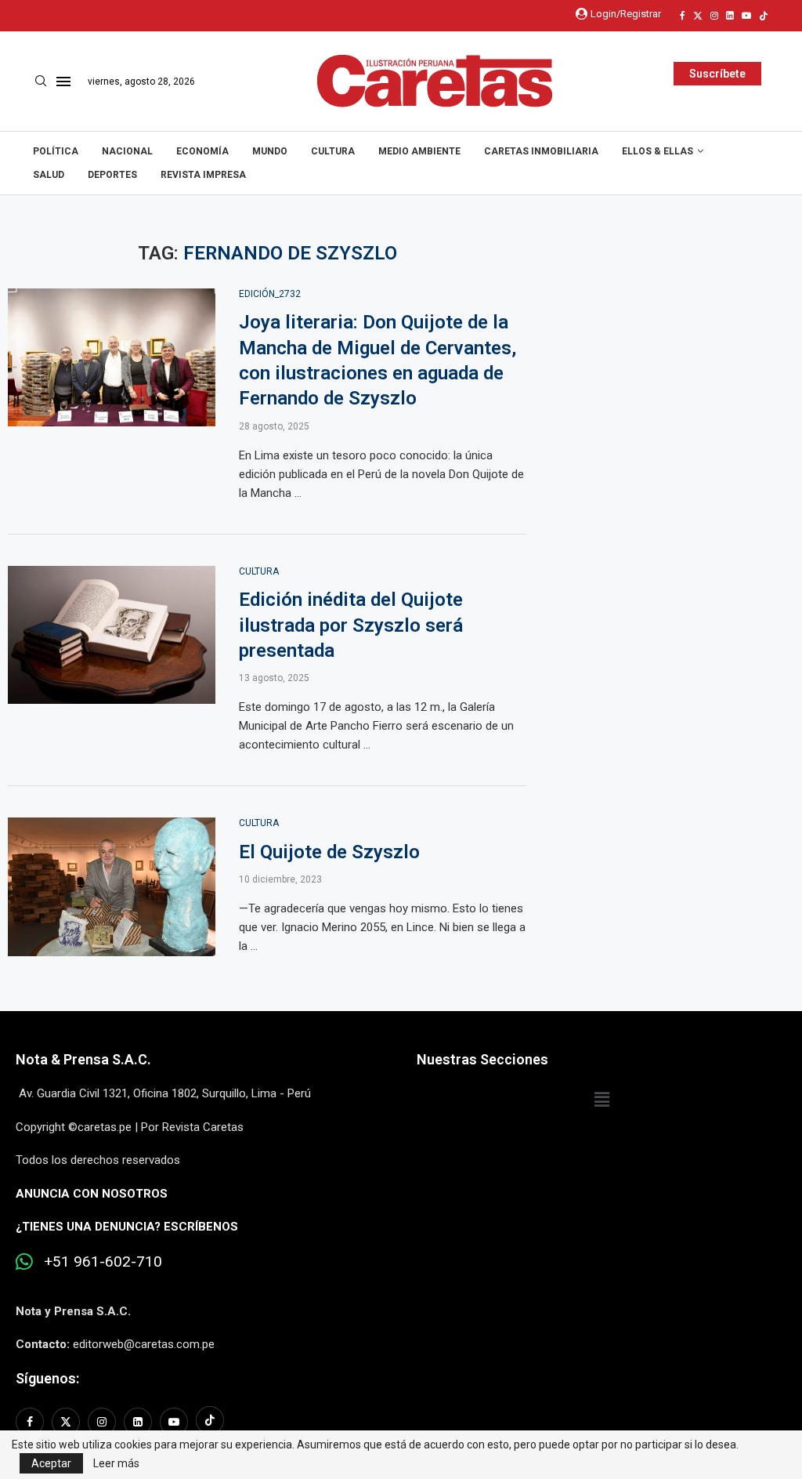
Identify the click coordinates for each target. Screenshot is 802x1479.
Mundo (269, 151)
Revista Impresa (203, 174)
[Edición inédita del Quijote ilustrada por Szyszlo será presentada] (111, 635)
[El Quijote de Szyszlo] (111, 886)
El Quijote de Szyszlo (329, 852)
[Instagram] (714, 15)
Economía (202, 151)
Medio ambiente (419, 151)
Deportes (112, 174)
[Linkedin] (730, 15)
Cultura (333, 151)
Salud (48, 174)
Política (55, 151)
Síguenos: (47, 1378)
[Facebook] (682, 15)
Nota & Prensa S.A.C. (83, 1059)
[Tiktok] (763, 15)
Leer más (116, 1463)
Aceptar (51, 1463)
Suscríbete (717, 73)
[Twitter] (697, 15)
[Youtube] (746, 15)
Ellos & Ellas (657, 151)
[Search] (41, 81)
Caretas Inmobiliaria (541, 151)
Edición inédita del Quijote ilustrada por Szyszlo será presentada (351, 625)
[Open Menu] (63, 81)
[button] (601, 1100)
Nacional (127, 151)
